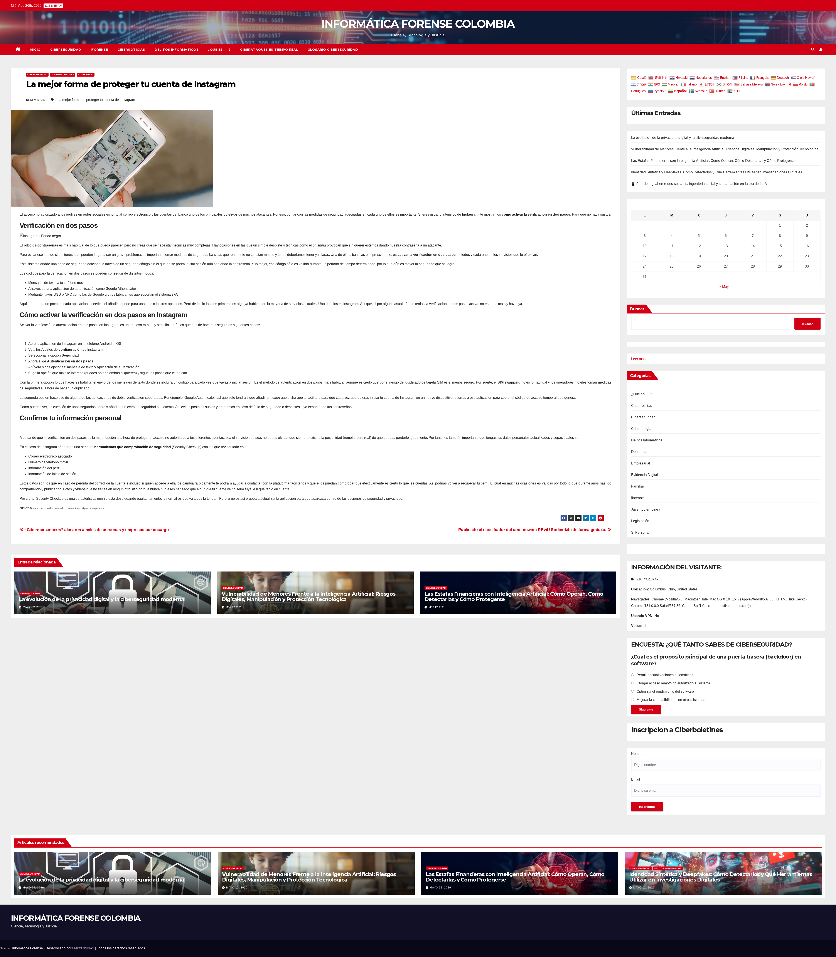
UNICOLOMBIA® (83, 948)
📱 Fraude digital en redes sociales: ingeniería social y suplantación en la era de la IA (699, 184)
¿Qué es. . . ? (219, 50)
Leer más (638, 359)
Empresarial (640, 463)
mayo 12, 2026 (237, 887)
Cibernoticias (131, 50)
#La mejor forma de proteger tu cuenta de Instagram (95, 100)
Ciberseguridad (65, 50)
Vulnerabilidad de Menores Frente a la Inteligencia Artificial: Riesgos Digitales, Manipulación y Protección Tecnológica (308, 596)
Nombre (637, 754)
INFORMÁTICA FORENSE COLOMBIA (418, 23)
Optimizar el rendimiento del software (665, 691)
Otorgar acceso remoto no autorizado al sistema (673, 683)
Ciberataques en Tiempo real (269, 50)
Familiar (637, 486)
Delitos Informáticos (177, 50)
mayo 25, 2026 (33, 887)
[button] (813, 49)
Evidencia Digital (644, 475)
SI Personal (85, 74)
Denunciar (639, 452)
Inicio (35, 50)
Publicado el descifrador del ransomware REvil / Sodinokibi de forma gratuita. (532, 529)
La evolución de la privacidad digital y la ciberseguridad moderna (101, 599)
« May (724, 286)
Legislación (640, 521)
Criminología (641, 429)
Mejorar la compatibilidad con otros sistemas (670, 700)
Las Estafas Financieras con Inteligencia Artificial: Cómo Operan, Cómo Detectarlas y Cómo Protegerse (514, 596)
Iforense (99, 50)
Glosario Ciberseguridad (333, 50)
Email (635, 779)
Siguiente (646, 709)
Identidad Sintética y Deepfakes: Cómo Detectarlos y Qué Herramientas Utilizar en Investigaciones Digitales (716, 172)
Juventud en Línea (62, 74)
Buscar (637, 309)
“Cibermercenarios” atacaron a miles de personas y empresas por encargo (96, 529)
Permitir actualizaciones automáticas (664, 675)
